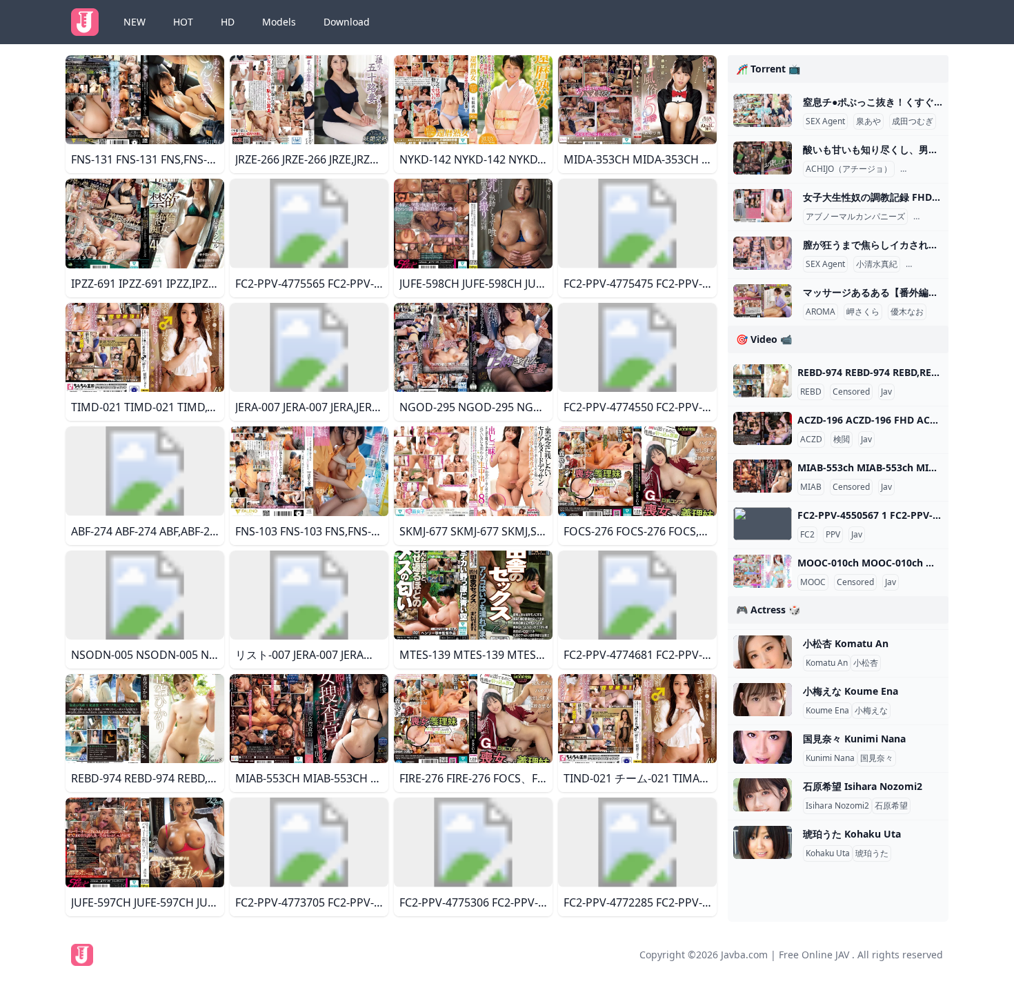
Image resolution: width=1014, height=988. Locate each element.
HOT (183, 21)
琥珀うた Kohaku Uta (852, 833)
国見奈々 (876, 758)
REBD (811, 391)
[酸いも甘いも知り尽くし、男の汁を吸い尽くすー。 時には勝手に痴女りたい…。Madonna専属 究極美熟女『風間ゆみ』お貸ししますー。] (762, 158)
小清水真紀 (876, 264)
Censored (851, 391)
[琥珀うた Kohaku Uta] (762, 842)
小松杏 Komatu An (845, 643)
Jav (886, 391)
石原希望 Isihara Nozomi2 (862, 786)
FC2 (807, 534)
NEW (134, 21)
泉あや (868, 121)
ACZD (811, 439)
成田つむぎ (912, 121)
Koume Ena (827, 710)
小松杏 (865, 663)
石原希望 (891, 805)
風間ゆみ (919, 169)
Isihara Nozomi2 (837, 805)
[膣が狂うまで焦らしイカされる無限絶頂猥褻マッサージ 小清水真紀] (762, 253)
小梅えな (871, 710)
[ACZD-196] (762, 428)
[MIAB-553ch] (762, 476)
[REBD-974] (762, 380)
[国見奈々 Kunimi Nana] (762, 747)
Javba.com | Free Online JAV (785, 954)
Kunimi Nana (830, 758)
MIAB (811, 487)
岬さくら (862, 311)
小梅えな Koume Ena (850, 691)
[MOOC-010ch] (762, 571)
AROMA (820, 311)
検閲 (841, 439)
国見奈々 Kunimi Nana (854, 738)
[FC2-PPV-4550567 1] (762, 523)
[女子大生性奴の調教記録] (762, 205)
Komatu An (827, 663)
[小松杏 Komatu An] (762, 652)
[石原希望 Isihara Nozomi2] (762, 794)
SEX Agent (825, 121)
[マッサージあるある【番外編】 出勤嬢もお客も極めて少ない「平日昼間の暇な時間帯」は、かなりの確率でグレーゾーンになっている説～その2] (762, 300)
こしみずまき (933, 264)
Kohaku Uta (828, 853)
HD (228, 21)
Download (347, 21)
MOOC (813, 582)
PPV (833, 534)
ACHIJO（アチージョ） (849, 169)
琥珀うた (871, 853)
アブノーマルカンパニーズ (855, 216)
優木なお (907, 311)
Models (279, 21)
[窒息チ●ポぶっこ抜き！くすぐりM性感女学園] (762, 110)
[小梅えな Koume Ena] (762, 699)
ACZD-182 (935, 216)
